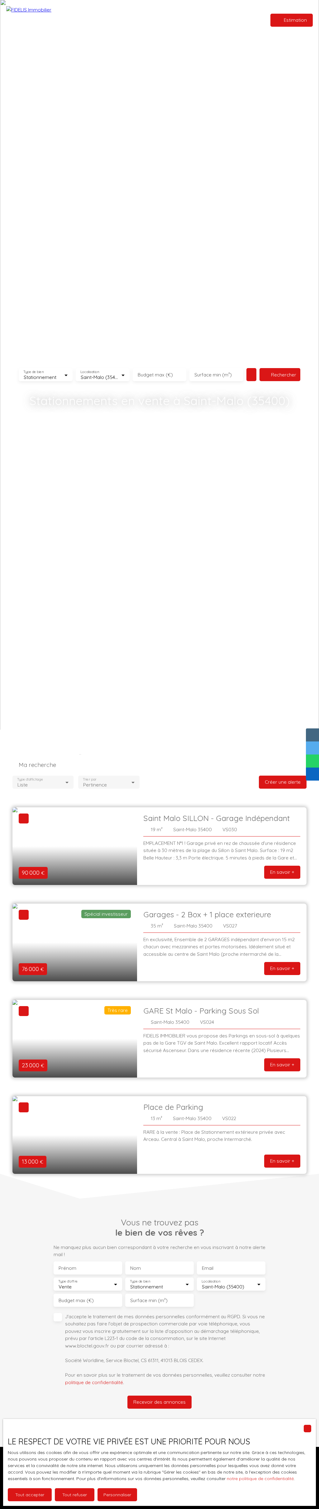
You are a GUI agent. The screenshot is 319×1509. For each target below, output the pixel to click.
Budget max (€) (155, 375)
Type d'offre (68, 1281)
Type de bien (33, 372)
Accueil (125, 20)
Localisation (89, 372)
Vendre (168, 20)
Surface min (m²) (213, 375)
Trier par (90, 779)
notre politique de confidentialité (260, 1478)
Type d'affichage (30, 779)
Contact (189, 20)
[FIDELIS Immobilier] (39, 20)
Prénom (67, 1268)
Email (207, 1268)
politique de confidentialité (94, 1382)
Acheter (146, 20)
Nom (135, 1268)
